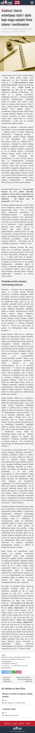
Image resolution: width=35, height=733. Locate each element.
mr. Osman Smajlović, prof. (21, 29)
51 (16, 663)
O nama (15, 723)
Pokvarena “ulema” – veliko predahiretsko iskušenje (24, 679)
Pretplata (7, 723)
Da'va (8, 32)
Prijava (28, 723)
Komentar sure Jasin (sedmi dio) (7, 679)
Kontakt (21, 723)
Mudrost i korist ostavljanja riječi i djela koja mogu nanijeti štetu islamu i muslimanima (15, 659)
